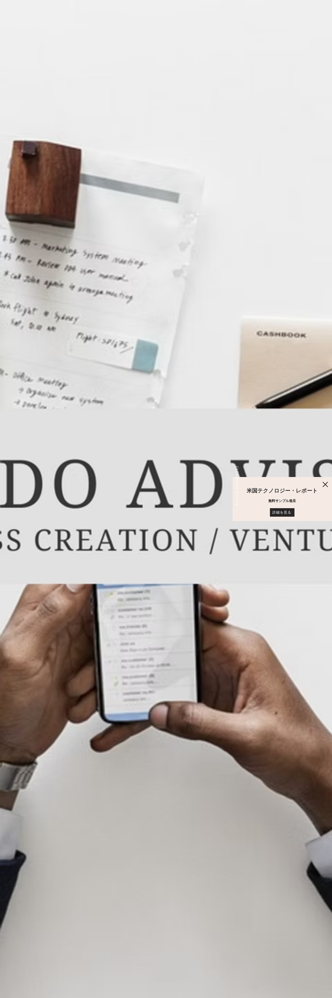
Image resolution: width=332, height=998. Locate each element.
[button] (325, 484)
